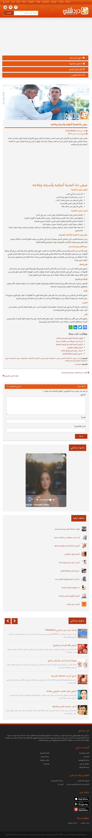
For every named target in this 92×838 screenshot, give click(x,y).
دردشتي (33, 141)
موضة (38, 2)
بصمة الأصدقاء (84, 767)
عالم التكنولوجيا (83, 760)
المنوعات (78, 364)
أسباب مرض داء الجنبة (74, 358)
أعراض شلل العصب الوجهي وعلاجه (61, 691)
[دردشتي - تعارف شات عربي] (81, 798)
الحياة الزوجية (44, 753)
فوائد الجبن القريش (11, 376)
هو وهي (53, 2)
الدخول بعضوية (76, 63)
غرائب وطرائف (44, 760)
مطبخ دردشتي (84, 764)
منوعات (67, 2)
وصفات (60, 2)
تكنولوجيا (31, 2)
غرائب (18, 2)
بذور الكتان (74, 251)
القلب (58, 200)
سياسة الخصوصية (57, 781)
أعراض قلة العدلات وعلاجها (65, 645)
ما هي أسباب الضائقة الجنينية (64, 676)
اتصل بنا (60, 784)
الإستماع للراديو (76, 69)
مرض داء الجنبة (15, 358)
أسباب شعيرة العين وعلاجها (64, 706)
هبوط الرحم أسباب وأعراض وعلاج (62, 660)
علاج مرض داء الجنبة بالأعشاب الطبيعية (35, 358)
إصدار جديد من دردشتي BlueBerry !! (61, 630)
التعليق (83, 395)
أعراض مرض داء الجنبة (57, 358)
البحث (8, 12)
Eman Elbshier (71, 131)
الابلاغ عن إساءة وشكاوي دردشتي (78, 784)
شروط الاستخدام (83, 781)
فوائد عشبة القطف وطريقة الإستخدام (74, 372)
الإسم (83, 417)
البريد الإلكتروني (80, 426)
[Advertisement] (46, 37)
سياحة (24, 2)
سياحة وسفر (45, 756)
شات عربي (6, 2)
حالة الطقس (77, 75)
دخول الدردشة (76, 58)
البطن (38, 215)
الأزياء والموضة (84, 753)
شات (12, 2)
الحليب (38, 307)
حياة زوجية (45, 2)
